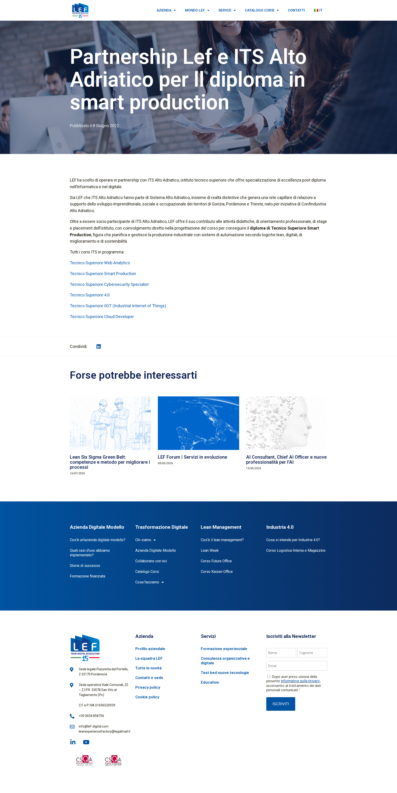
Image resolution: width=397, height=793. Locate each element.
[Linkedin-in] (73, 742)
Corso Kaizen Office (217, 571)
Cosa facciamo (147, 582)
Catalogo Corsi (147, 571)
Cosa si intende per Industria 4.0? (293, 540)
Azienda (164, 10)
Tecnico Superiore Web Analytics (100, 262)
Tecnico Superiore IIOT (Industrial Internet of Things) (118, 305)
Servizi (224, 10)
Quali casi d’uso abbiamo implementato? (90, 552)
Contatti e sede (149, 677)
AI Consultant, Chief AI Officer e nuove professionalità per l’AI (286, 459)
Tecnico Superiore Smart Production (103, 273)
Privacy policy (147, 687)
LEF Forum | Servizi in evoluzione (192, 457)
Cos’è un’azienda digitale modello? (97, 540)
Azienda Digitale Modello (155, 550)
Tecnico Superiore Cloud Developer (102, 316)
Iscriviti (280, 704)
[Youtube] (86, 742)
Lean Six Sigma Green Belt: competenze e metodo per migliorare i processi (110, 462)
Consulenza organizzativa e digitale (225, 660)
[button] (99, 346)
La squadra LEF (149, 658)
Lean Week (210, 550)
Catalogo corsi (259, 10)
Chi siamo (143, 540)
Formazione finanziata (87, 576)
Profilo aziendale (150, 648)
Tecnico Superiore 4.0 (90, 295)
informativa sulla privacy (300, 681)
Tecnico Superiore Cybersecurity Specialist (109, 284)
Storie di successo (85, 565)
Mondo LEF (195, 10)
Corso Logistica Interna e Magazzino (296, 550)
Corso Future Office (216, 561)
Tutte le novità (148, 668)
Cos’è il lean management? (222, 540)
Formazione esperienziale (224, 648)
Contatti (296, 10)
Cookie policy (147, 697)
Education (210, 682)
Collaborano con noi (151, 561)
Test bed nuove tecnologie (225, 672)
